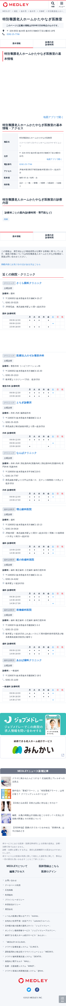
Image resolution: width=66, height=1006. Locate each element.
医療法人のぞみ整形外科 (30, 355)
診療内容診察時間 (49, 43)
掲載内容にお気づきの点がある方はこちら (21, 264)
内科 (6, 219)
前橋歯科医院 (24, 609)
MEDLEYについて (17, 866)
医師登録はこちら (49, 866)
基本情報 (16, 43)
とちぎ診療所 (24, 402)
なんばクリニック (26, 453)
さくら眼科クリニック (29, 283)
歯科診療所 (9, 509)
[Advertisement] (33, 341)
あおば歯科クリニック (29, 660)
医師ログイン (48, 871)
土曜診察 (8, 288)
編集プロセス (17, 871)
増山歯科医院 (24, 509)
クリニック (9, 283)
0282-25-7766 (13, 34)
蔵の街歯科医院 (25, 559)
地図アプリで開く (53, 117)
